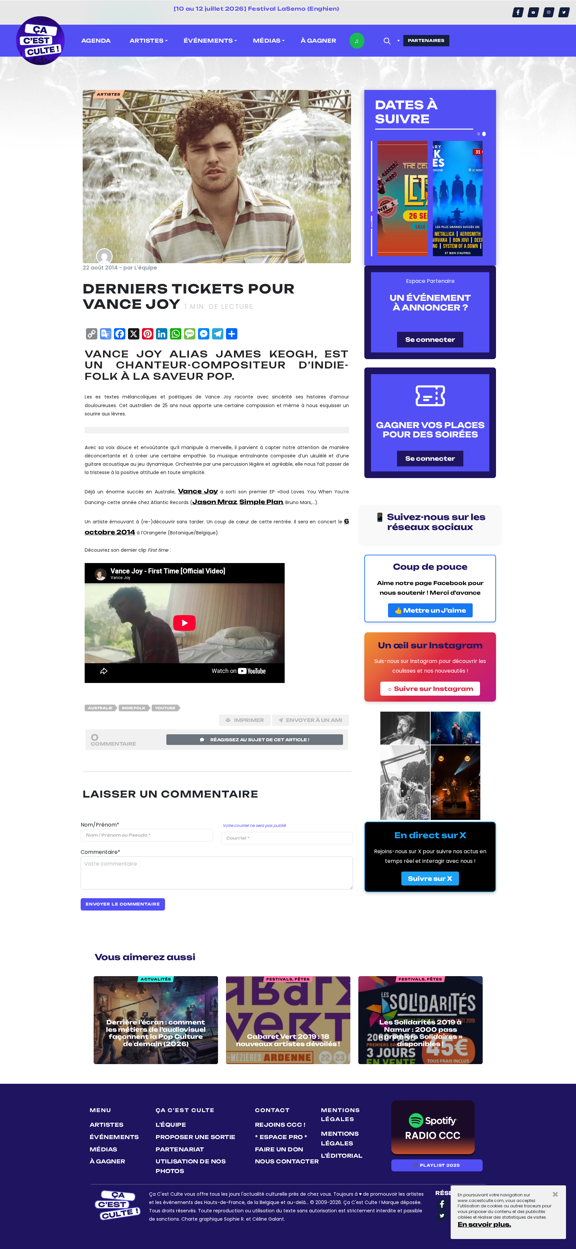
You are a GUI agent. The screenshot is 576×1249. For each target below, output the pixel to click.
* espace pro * (281, 1137)
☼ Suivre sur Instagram (430, 688)
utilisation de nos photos (191, 1166)
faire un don (279, 1149)
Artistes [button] (147, 40)
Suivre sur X (430, 878)
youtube (165, 708)
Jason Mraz (214, 501)
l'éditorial (342, 1155)
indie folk (133, 708)
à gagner (318, 40)
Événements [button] (208, 40)
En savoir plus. (484, 1224)
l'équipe (171, 1124)
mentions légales (340, 1138)
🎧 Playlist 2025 (437, 1165)
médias (103, 1149)
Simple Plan (261, 501)
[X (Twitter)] (564, 12)
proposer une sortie (196, 1137)
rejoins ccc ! (280, 1124)
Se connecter (430, 339)
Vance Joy (198, 491)
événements (114, 1137)
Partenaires (426, 40)
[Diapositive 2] (484, 134)
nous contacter (287, 1161)
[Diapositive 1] (478, 134)
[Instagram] (549, 12)
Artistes (107, 1124)
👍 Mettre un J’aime (430, 610)
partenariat (180, 1149)
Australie (100, 708)
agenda (96, 40)
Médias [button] (267, 40)
